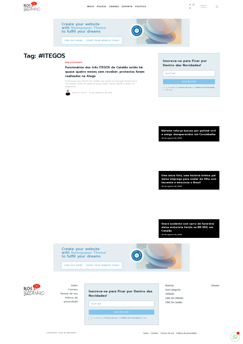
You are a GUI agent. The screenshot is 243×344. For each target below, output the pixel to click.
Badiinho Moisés (79, 92)
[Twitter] (190, 8)
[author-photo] (68, 93)
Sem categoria (73, 62)
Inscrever (189, 81)
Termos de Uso (185, 87)
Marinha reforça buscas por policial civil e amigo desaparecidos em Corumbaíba (188, 132)
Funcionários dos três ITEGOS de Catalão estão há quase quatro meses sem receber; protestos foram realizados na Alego (104, 71)
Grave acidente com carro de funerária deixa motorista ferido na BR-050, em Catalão (187, 227)
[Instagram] (193, 5)
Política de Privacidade (205, 87)
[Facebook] (190, 5)
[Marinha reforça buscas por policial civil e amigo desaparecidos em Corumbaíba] (189, 113)
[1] (235, 338)
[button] (216, 6)
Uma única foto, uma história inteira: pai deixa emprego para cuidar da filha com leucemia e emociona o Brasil (188, 178)
